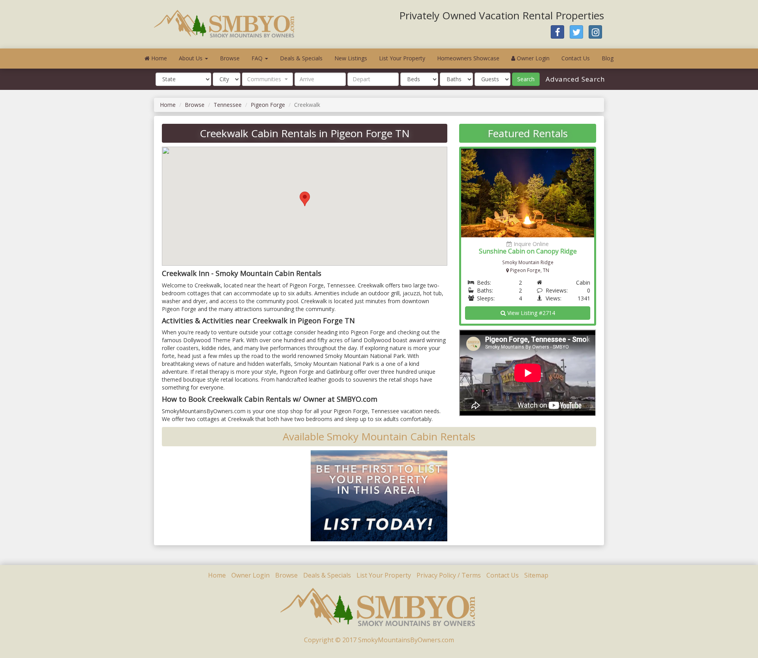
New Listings (350, 58)
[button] (267, 79)
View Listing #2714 (530, 313)
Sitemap (536, 575)
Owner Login (532, 58)
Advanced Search (574, 79)
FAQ (257, 58)
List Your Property (402, 58)
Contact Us (575, 58)
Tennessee (228, 104)
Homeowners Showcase (468, 58)
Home (158, 58)
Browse (230, 58)
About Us (191, 58)
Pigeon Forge (268, 104)
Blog (608, 58)
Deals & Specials (301, 58)
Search (526, 79)
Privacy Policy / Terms (449, 575)
